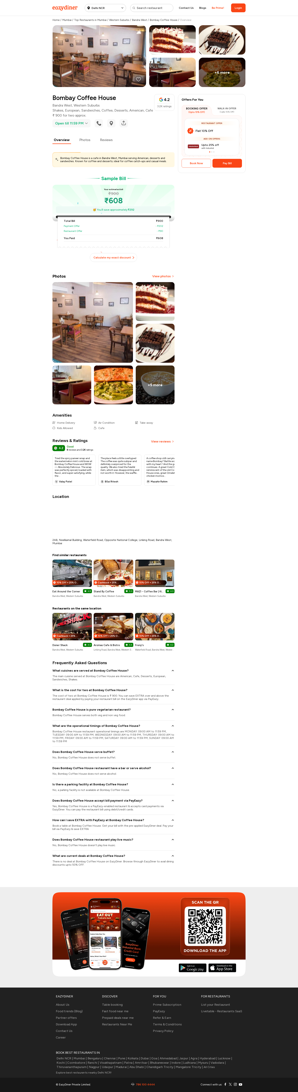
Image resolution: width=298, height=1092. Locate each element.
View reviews (161, 441)
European (72, 110)
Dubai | (146, 1058)
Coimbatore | (77, 1063)
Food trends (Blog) (69, 1011)
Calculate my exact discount (112, 257)
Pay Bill (227, 163)
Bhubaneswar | (160, 1063)
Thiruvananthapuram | (72, 1067)
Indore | (176, 1063)
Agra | (195, 1058)
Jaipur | (184, 1058)
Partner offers (66, 1018)
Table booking (112, 1005)
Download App (66, 1024)
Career (61, 1037)
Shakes (57, 110)
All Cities (209, 1067)
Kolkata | (134, 1058)
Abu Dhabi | (137, 1067)
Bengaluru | (95, 1058)
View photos (161, 276)
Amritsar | (142, 1063)
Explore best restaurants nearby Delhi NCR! (84, 1072)
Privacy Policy (163, 1031)
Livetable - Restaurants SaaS (221, 1011)
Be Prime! (218, 7)
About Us (62, 1005)
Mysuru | (204, 1063)
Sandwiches (90, 110)
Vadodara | (218, 1063)
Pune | (122, 1058)
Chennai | (110, 1058)
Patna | (129, 1063)
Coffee (107, 110)
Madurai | (122, 1067)
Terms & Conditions (167, 1024)
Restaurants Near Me (117, 1024)
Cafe (149, 110)
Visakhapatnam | (111, 1063)
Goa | (155, 1058)
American (136, 110)
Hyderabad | (208, 1058)
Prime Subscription (167, 1005)
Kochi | (62, 1063)
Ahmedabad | (169, 1058)
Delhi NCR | (65, 1058)
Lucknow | (225, 1058)
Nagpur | (95, 1067)
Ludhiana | (190, 1063)
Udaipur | (108, 1067)
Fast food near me (115, 1011)
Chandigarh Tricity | (160, 1067)
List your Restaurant (215, 1005)
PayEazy (159, 1011)
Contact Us (186, 7)
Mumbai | (80, 1058)
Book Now (196, 163)
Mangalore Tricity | (189, 1067)
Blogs (202, 7)
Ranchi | (93, 1063)
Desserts (121, 110)
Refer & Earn (162, 1018)
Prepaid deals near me (118, 1018)
